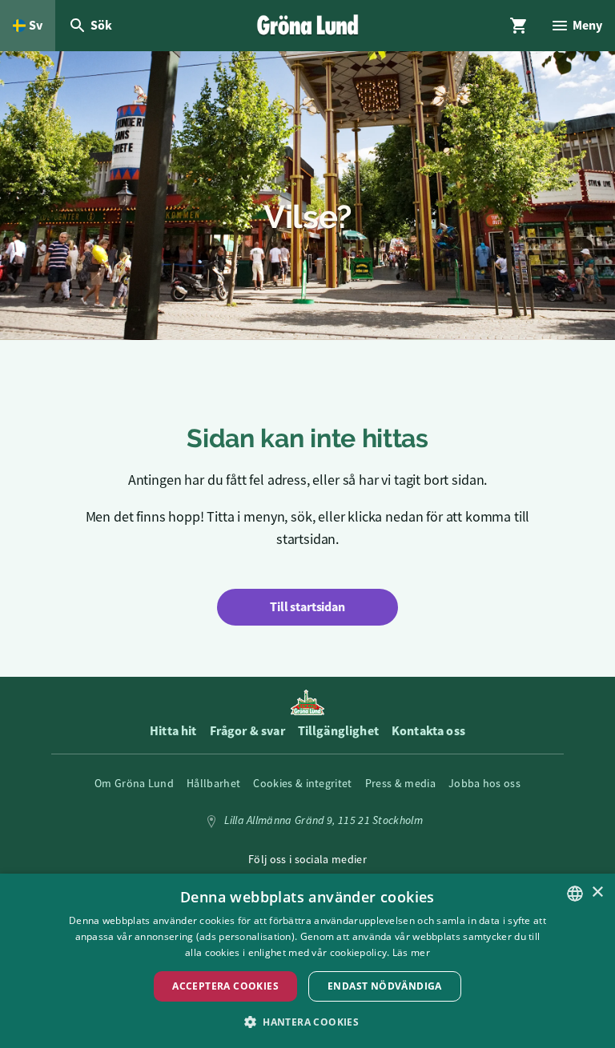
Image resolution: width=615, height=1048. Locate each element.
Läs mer (411, 952)
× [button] (597, 892)
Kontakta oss (428, 730)
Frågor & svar (247, 730)
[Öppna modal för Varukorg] (518, 25)
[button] (307, 1021)
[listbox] (575, 894)
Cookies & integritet (302, 783)
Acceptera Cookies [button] (225, 986)
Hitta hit (173, 730)
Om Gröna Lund (134, 783)
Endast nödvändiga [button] (385, 986)
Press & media (400, 783)
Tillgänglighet (338, 730)
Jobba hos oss (484, 783)
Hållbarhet (213, 783)
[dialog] (307, 961)
